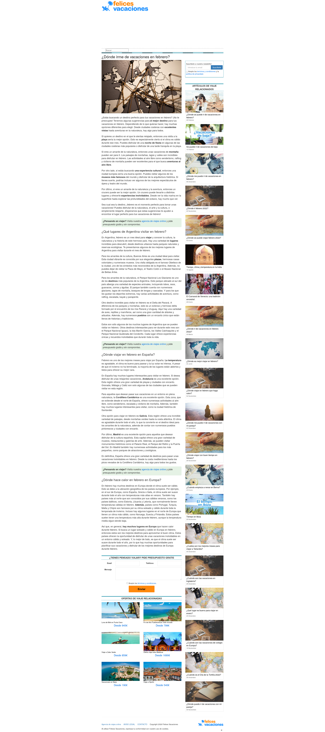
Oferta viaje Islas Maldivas (153, 652)
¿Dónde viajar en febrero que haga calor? (202, 392)
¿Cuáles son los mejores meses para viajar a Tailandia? (203, 547)
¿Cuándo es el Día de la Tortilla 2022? (203, 674)
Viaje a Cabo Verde (109, 652)
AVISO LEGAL (129, 724)
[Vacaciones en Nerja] (121, 674)
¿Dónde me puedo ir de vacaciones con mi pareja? (204, 424)
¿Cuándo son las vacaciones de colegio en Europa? (204, 644)
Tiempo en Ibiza (193, 516)
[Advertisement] (162, 30)
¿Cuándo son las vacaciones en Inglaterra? (200, 580)
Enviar (141, 589)
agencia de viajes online (154, 221)
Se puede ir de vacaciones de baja (202, 146)
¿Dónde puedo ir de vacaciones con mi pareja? (204, 705)
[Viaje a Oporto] (162, 674)
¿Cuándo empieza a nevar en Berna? (203, 487)
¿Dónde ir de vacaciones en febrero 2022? (202, 330)
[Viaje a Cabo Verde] (121, 637)
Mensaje (108, 569)
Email (109, 563)
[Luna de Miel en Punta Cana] (121, 610)
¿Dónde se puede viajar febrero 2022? (203, 237)
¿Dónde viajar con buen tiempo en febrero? (201, 456)
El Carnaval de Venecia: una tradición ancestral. (203, 298)
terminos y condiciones (206, 71)
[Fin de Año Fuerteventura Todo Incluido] (162, 612)
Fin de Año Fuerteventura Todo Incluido (157, 622)
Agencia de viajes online (111, 724)
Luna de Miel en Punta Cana (112, 622)
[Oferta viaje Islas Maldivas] (162, 644)
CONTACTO (142, 724)
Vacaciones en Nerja (109, 682)
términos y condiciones (147, 583)
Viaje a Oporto (148, 682)
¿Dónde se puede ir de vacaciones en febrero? (203, 116)
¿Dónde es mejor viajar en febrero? (202, 361)
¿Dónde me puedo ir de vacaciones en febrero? (203, 177)
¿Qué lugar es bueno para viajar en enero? (202, 612)
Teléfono (150, 563)
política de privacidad (194, 74)
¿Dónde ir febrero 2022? (197, 208)
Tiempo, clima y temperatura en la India (204, 267)
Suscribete (217, 67)
